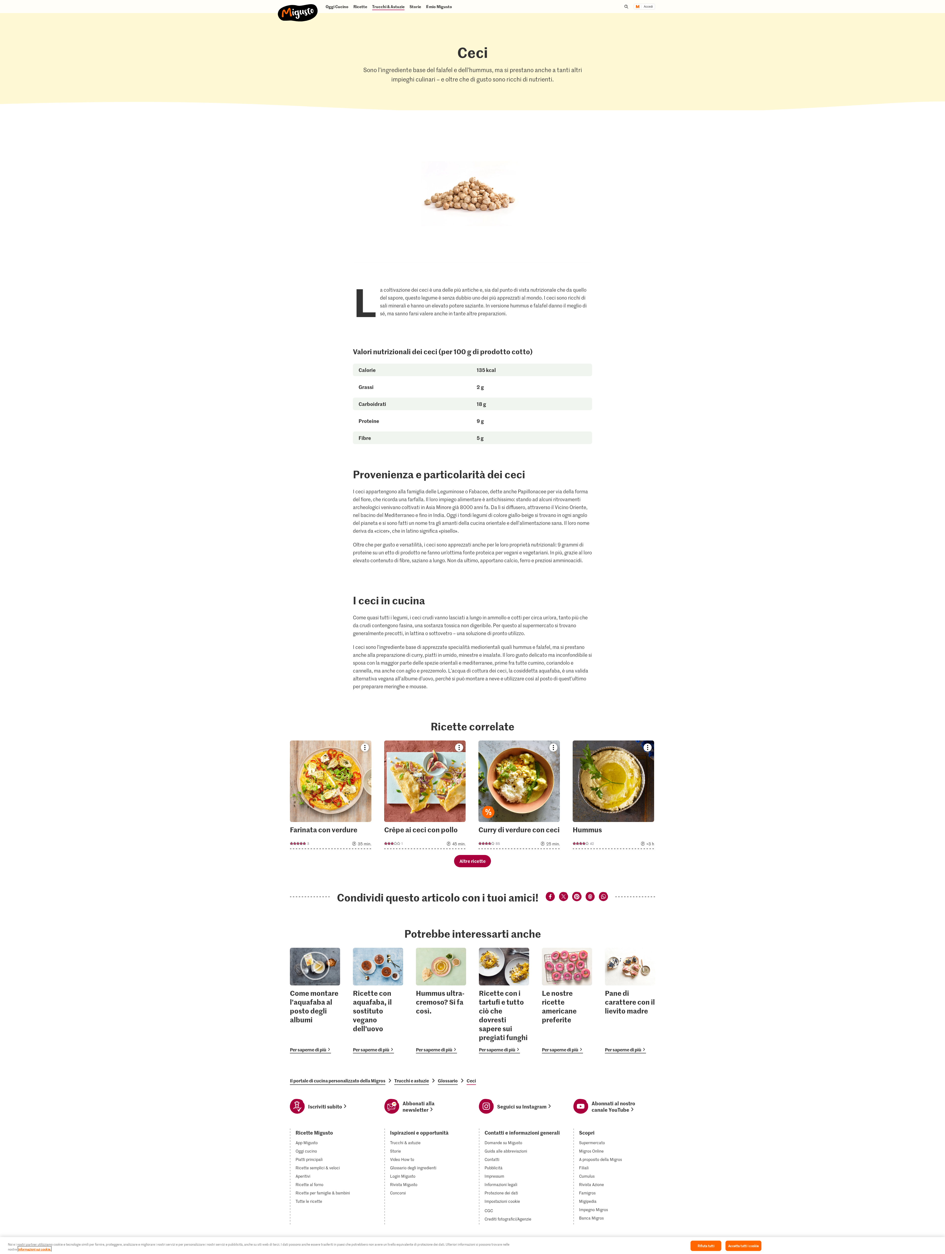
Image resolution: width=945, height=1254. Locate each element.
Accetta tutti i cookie (743, 1245)
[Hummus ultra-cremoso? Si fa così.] (441, 1000)
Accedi (648, 6)
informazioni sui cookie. (34, 1249)
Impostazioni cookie (502, 1201)
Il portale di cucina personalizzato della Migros (337, 1080)
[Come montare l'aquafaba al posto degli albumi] (315, 1000)
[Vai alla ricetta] (330, 794)
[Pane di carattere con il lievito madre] (630, 1000)
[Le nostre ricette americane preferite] (567, 1000)
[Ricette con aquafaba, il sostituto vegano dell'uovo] (378, 1000)
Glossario (448, 1080)
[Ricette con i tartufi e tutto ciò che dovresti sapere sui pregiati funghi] (504, 1000)
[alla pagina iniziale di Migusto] (298, 8)
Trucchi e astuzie (411, 1080)
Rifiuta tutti (706, 1245)
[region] (472, 1245)
